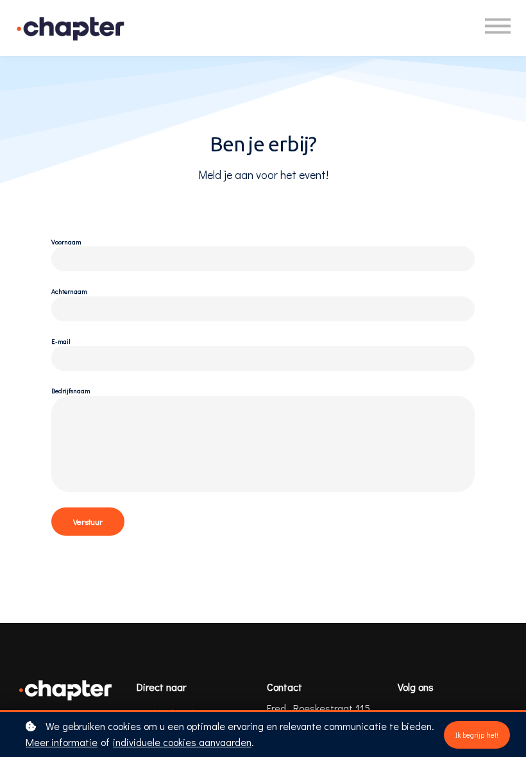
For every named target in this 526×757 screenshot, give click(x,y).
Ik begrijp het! (476, 735)
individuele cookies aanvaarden (182, 742)
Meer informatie (62, 742)
